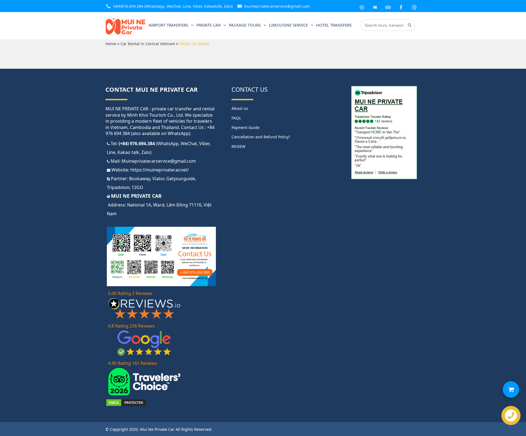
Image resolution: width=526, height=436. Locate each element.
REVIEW (238, 146)
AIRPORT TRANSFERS (168, 25)
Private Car (208, 25)
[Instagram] (388, 6)
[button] (511, 389)
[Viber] (375, 6)
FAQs (236, 118)
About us (239, 108)
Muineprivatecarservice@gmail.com (159, 161)
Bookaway (139, 179)
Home (110, 43)
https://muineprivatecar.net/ (159, 170)
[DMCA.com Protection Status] (126, 405)
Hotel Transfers (334, 25)
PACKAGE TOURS (245, 25)
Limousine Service (288, 25)
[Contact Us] (414, 6)
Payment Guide (245, 127)
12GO (137, 187)
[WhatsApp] (362, 6)
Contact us (249, 89)
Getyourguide (180, 179)
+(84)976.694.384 (128, 6)
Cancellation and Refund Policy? (260, 136)
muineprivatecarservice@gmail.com (277, 6)
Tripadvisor (118, 187)
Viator (158, 179)
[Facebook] (401, 6)
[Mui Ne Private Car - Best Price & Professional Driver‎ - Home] (125, 33)
